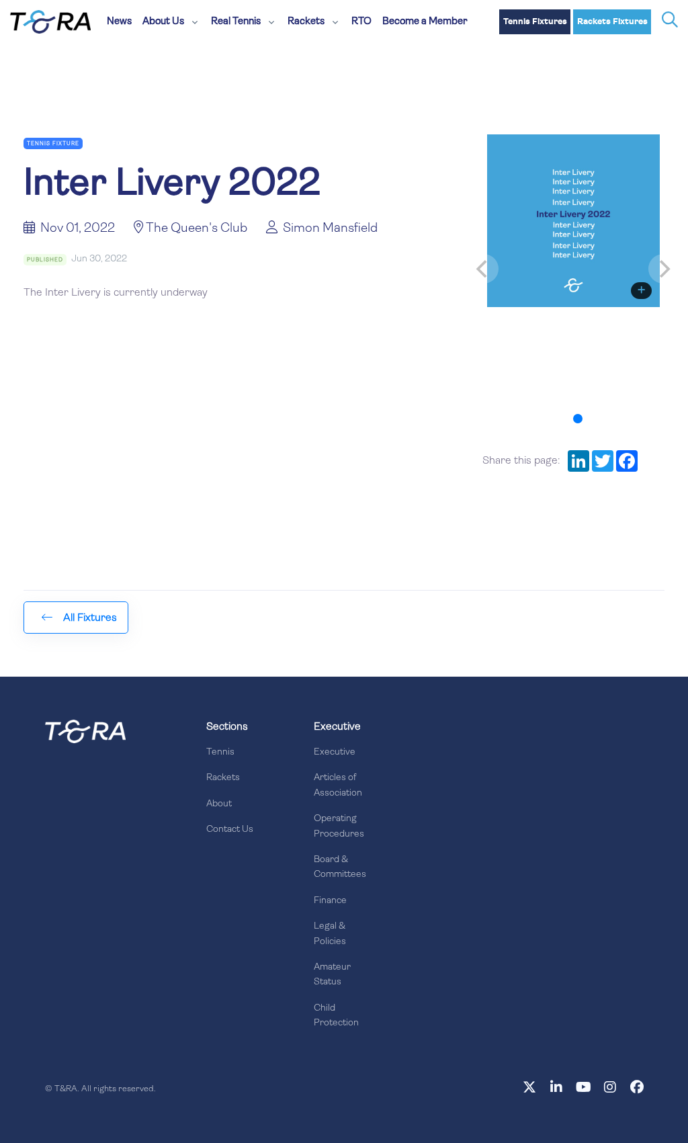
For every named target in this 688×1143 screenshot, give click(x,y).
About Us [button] (163, 22)
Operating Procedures (339, 826)
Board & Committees (340, 867)
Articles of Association (338, 785)
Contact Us (229, 829)
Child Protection (336, 1015)
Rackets (223, 778)
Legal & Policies (330, 933)
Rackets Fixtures (612, 21)
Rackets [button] (306, 22)
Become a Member (425, 22)
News (119, 22)
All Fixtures (90, 618)
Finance (330, 901)
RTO (361, 22)
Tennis (220, 752)
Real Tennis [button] (236, 22)
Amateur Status (332, 974)
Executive (334, 752)
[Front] (85, 731)
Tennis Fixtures (535, 21)
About (219, 804)
